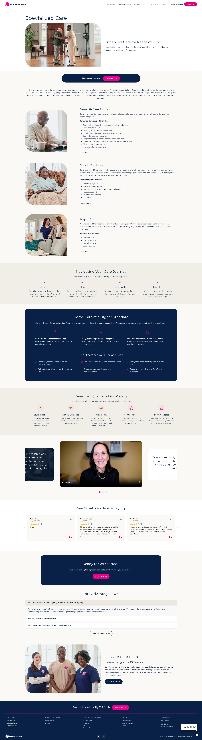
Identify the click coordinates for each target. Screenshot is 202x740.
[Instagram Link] (103, 736)
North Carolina (49, 720)
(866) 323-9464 (177, 4)
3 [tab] (106, 492)
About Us (154, 4)
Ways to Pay (87, 728)
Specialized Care (12, 723)
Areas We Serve (125, 4)
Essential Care (11, 720)
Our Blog (86, 723)
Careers (164, 4)
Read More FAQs (99, 633)
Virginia (47, 723)
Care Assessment (12, 725)
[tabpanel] (101, 464)
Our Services (111, 4)
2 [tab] (103, 492)
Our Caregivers (126, 720)
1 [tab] (99, 492)
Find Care (110, 78)
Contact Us (190, 4)
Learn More (84, 153)
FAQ (84, 725)
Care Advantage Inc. (128, 723)
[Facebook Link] (98, 736)
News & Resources (141, 4)
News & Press (87, 720)
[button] (177, 527)
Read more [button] (33, 537)
